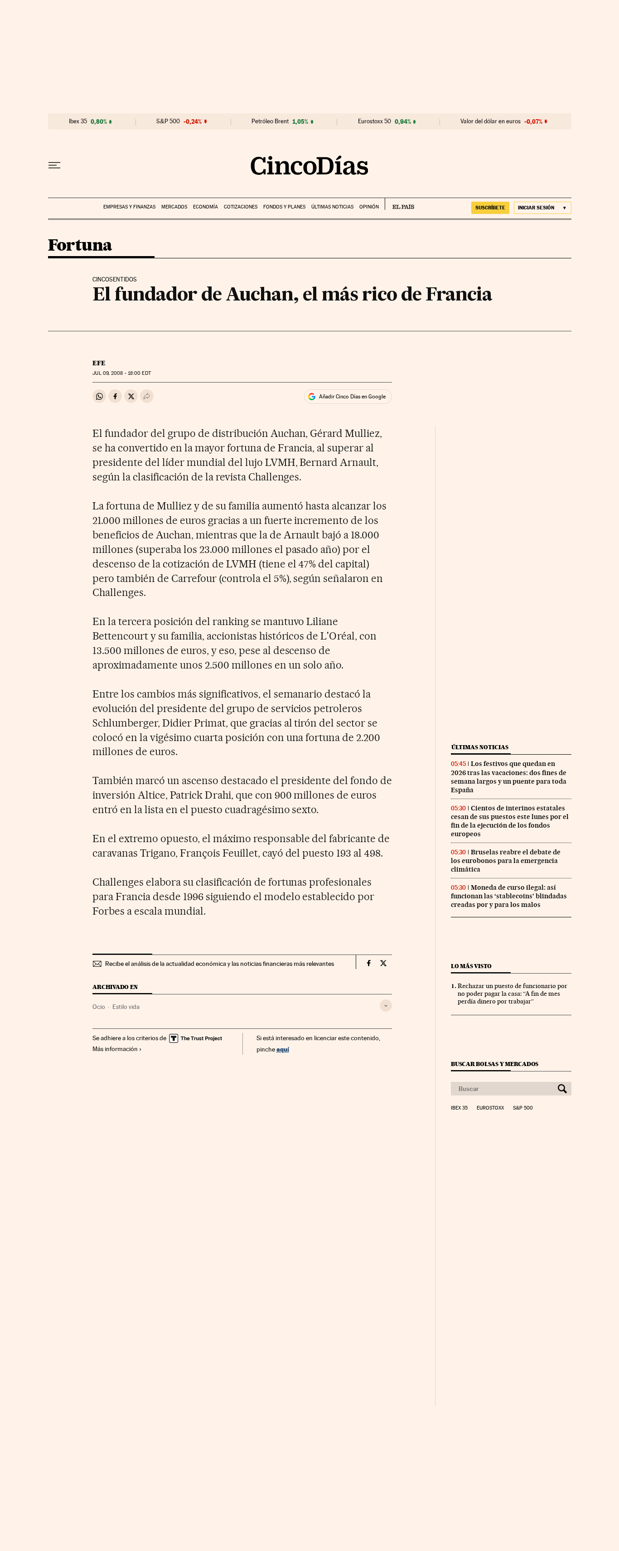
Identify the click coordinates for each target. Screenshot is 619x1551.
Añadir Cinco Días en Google (352, 396)
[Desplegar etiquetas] (386, 1005)
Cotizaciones (240, 207)
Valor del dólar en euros (490, 121)
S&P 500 (168, 121)
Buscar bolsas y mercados (494, 1064)
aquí (282, 1049)
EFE (99, 363)
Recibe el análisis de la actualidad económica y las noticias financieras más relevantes (219, 963)
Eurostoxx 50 (374, 121)
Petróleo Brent (270, 121)
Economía (205, 207)
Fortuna (80, 246)
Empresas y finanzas (129, 207)
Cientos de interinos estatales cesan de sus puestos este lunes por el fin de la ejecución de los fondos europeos (510, 821)
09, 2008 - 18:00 (121, 373)
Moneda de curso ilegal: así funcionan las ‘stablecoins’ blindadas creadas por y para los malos (509, 896)
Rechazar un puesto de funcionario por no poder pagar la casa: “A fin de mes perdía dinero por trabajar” (512, 993)
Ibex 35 (78, 121)
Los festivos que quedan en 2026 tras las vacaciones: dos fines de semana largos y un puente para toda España (508, 777)
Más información (115, 1048)
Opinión (369, 207)
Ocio (98, 1006)
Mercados (174, 207)
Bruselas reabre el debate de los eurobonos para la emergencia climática (506, 860)
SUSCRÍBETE (490, 207)
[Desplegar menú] (54, 165)
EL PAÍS (399, 204)
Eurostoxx (490, 1108)
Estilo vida (126, 1006)
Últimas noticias (332, 207)
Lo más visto (471, 966)
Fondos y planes (284, 207)
